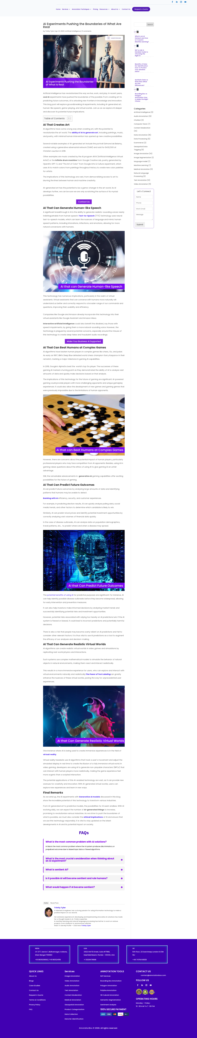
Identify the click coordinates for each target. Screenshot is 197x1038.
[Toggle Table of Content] (68, 118)
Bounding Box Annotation (110, 981)
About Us (114, 9)
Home (58, 9)
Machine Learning (141, 165)
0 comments (86, 31)
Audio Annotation (141, 116)
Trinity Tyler (49, 31)
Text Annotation (140, 180)
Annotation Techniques (80, 9)
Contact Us (126, 9)
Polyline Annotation (108, 990)
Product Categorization (74, 1009)
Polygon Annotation (108, 985)
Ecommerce (138, 143)
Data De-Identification (74, 1019)
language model (140, 161)
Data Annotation (141, 135)
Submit (140, 224)
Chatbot (137, 120)
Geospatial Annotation (74, 1005)
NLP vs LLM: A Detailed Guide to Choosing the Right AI (141, 53)
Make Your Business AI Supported (84, 341)
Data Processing (140, 139)
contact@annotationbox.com (153, 975)
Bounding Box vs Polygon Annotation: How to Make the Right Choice (141, 97)
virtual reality (49, 754)
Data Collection (71, 1014)
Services (65, 9)
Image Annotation (141, 153)
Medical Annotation (142, 169)
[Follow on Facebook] (172, 2)
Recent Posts (54, 903)
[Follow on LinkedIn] (177, 2)
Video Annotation (141, 184)
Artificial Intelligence (73, 31)
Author (46, 903)
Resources (104, 9)
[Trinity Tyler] (48, 915)
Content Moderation (142, 128)
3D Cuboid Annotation (109, 995)
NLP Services (105, 976)
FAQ (30, 1009)
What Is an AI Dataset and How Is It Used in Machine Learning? (142, 39)
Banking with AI (50, 498)
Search (150, 25)
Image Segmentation (142, 157)
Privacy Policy (34, 1005)
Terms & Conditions (37, 1000)
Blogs (31, 981)
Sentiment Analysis (108, 1005)
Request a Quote (141, 9)
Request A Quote (36, 995)
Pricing (95, 9)
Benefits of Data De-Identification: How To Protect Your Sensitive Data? (141, 67)
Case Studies (34, 985)
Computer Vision (140, 124)
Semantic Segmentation (110, 1000)
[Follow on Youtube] (185, 2)
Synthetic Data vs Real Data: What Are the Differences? (141, 82)
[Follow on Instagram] (181, 2)
